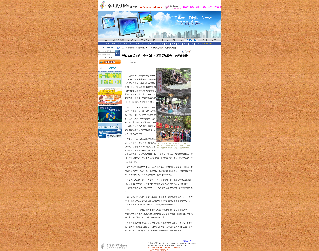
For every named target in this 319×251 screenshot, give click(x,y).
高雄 (174, 44)
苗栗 (132, 44)
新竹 (126, 44)
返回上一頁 (187, 241)
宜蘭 (197, 44)
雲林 (156, 44)
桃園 (120, 44)
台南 (168, 44)
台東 (186, 44)
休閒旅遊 (130, 48)
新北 (114, 44)
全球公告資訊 (207, 44)
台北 (108, 44)
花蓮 (192, 44)
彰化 (144, 44)
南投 (150, 44)
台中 (138, 44)
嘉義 (162, 44)
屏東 (180, 44)
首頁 (123, 48)
